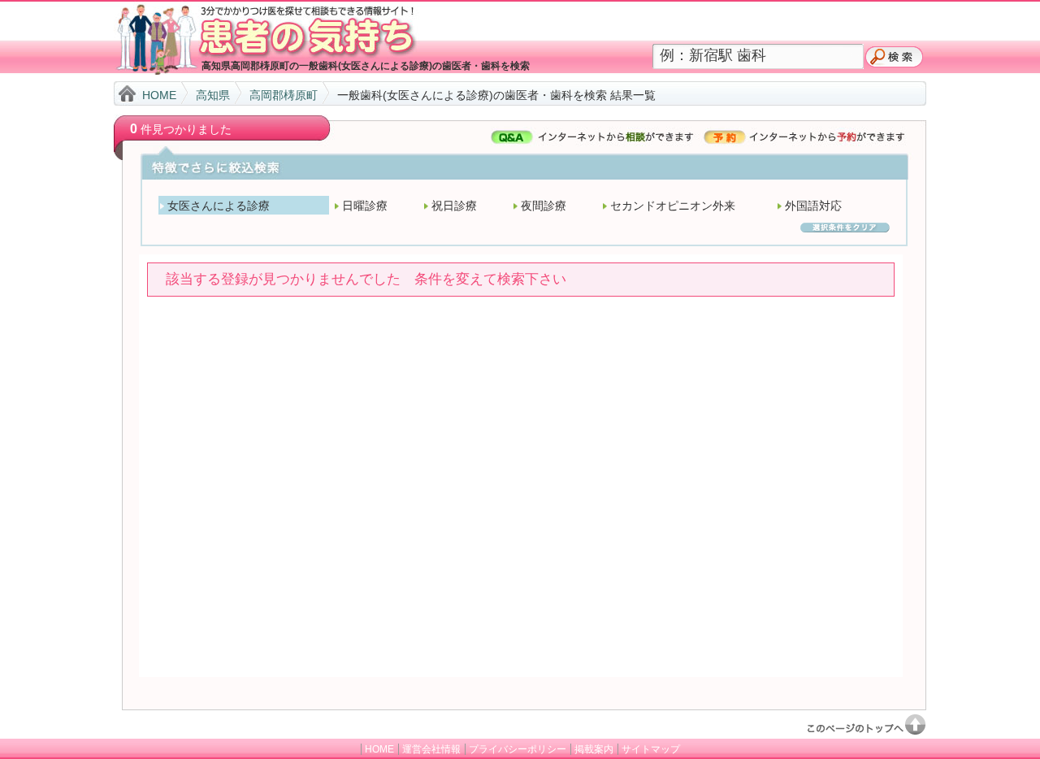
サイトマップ (651, 749)
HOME (159, 95)
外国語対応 (813, 205)
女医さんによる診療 (218, 205)
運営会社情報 (431, 749)
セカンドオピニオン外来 (672, 205)
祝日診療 (454, 205)
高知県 (213, 95)
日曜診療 (365, 205)
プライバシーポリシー (517, 749)
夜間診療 (543, 205)
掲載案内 (593, 749)
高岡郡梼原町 (283, 95)
